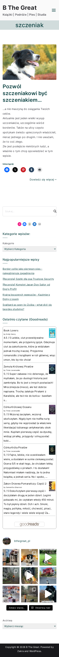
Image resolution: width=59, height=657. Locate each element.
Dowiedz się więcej (42, 179)
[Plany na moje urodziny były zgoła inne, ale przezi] (11, 557)
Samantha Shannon (14, 487)
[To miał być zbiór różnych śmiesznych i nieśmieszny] (29, 594)
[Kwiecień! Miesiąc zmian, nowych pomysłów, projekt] (47, 575)
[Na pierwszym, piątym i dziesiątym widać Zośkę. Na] (11, 575)
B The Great (20, 7)
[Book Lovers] (52, 332)
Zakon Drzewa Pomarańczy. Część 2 (25, 483)
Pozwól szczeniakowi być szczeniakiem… (25, 93)
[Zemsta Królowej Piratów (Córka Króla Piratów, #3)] (52, 369)
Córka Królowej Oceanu (17, 407)
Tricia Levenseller (13, 370)
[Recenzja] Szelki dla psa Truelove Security (28, 278)
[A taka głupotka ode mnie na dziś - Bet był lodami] (29, 575)
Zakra (20, 651)
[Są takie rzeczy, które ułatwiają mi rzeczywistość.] (11, 594)
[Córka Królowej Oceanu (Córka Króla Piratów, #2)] (52, 409)
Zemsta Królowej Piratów (18, 366)
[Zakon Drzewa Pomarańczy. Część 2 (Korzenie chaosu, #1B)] (52, 486)
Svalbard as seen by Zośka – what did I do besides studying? (27, 307)
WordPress (35, 651)
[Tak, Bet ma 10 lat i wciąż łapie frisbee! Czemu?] (47, 557)
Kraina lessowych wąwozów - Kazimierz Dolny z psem (26, 297)
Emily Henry (11, 334)
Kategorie (8, 243)
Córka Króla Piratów (15, 447)
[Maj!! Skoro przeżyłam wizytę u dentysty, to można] (29, 557)
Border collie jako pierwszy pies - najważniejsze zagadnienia (22, 271)
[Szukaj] (54, 211)
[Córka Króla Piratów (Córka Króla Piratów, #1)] (52, 449)
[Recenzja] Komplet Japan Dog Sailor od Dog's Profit (26, 287)
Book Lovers (11, 330)
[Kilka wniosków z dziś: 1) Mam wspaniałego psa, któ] (47, 594)
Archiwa (7, 620)
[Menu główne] (53, 10)
